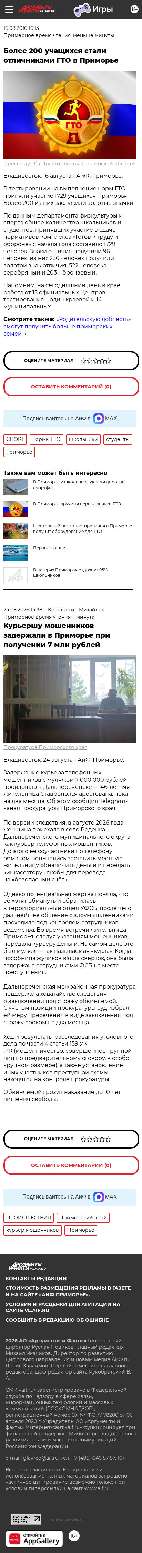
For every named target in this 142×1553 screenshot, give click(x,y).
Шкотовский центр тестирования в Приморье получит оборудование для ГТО (82, 528)
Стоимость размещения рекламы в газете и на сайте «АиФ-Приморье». (68, 1291)
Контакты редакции (36, 1278)
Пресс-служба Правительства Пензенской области (69, 164)
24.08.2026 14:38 (22, 610)
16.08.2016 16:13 (21, 28)
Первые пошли (49, 547)
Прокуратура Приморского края (45, 747)
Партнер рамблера (65, 1519)
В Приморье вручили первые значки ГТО (77, 503)
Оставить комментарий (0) (71, 387)
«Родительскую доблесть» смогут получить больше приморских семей (67, 326)
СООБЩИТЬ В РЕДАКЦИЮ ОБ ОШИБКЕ (57, 1320)
